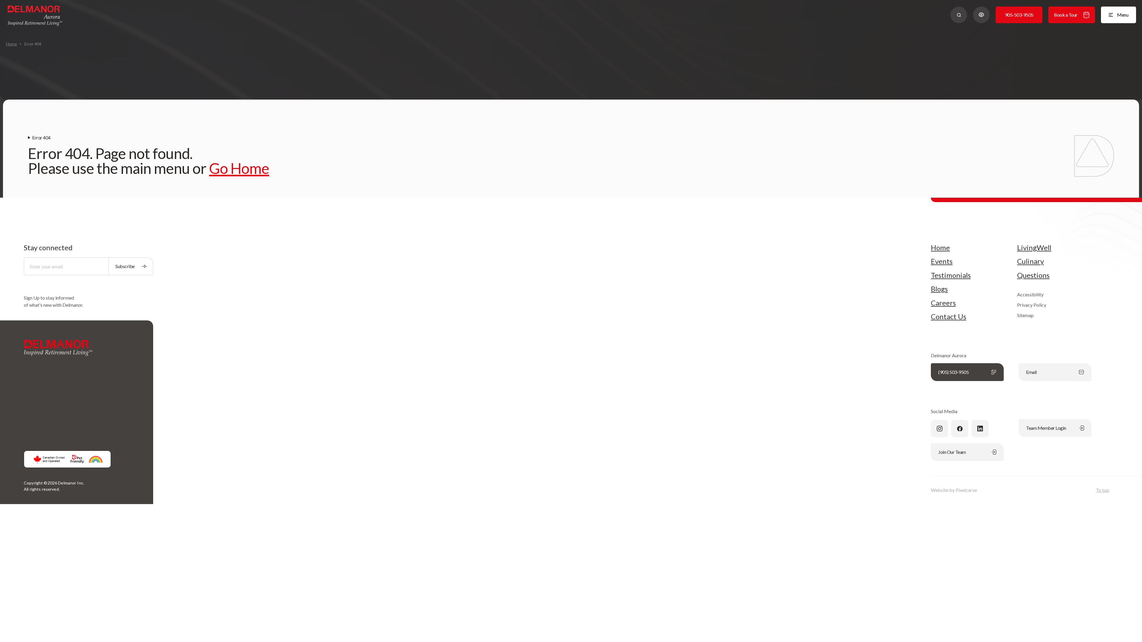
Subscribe (125, 266)
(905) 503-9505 (953, 372)
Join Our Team (952, 452)
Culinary (1030, 261)
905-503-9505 (1019, 15)
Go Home (239, 168)
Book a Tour (1065, 15)
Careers (943, 303)
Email (1031, 372)
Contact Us (948, 316)
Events (942, 261)
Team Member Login (1046, 428)
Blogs (939, 289)
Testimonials (951, 275)
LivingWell (1034, 247)
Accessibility (1030, 294)
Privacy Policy (1031, 305)
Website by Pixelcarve (954, 490)
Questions (1033, 275)
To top (1102, 490)
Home (11, 43)
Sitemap (1025, 315)
